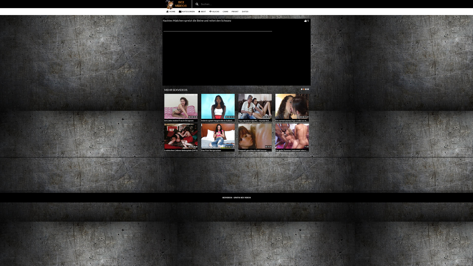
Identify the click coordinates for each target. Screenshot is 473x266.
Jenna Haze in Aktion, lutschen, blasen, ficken (295, 150)
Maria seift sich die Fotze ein (177, 150)
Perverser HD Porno (210, 150)
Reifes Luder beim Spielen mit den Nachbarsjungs (260, 120)
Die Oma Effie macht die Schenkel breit (219, 120)
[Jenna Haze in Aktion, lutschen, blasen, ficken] (292, 136)
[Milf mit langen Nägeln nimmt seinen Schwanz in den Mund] (292, 106)
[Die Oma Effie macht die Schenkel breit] (218, 106)
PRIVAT (235, 11)
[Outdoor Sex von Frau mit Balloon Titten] (255, 136)
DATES (245, 11)
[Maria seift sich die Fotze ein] (181, 136)
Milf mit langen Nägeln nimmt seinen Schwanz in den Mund (301, 120)
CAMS (225, 11)
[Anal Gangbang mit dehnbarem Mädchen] (181, 106)
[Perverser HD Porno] (218, 136)
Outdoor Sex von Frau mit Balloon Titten (257, 150)
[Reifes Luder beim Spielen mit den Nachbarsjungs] (255, 106)
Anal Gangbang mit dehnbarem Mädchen (182, 120)
